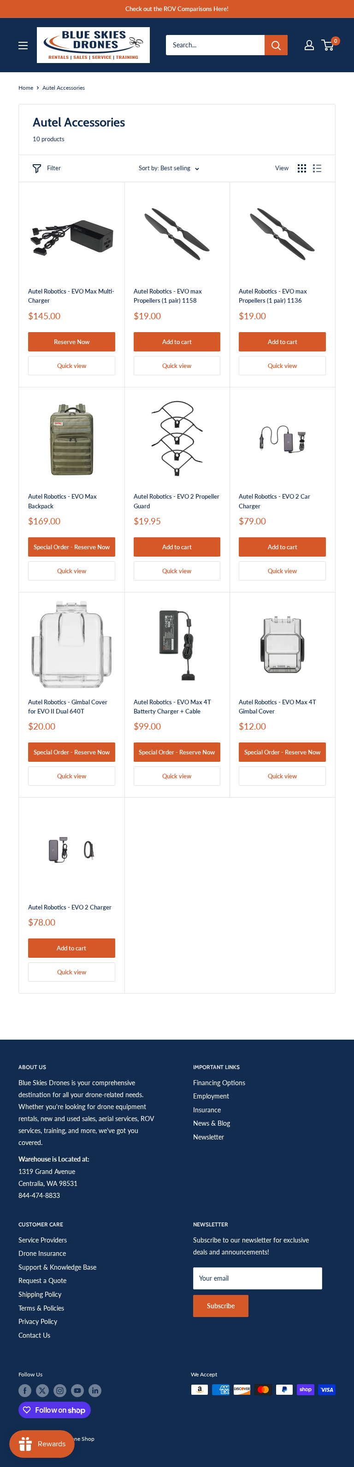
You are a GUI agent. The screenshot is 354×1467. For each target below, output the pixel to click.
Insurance (207, 1110)
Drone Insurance (42, 1253)
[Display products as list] (317, 168)
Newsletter (208, 1137)
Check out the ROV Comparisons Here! (177, 8)
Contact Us (34, 1335)
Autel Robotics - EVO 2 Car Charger (274, 501)
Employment (211, 1096)
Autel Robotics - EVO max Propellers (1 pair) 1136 (273, 296)
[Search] (276, 45)
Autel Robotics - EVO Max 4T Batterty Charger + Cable (172, 706)
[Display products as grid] (302, 168)
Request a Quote (42, 1280)
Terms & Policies (41, 1308)
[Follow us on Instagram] (59, 1390)
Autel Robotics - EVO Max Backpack (62, 501)
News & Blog (211, 1123)
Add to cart (177, 341)
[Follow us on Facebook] (24, 1390)
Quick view (71, 365)
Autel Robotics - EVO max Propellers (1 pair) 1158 (168, 296)
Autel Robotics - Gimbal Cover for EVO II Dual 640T (67, 706)
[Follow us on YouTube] (77, 1390)
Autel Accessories (63, 87)
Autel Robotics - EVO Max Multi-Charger (71, 296)
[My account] (309, 45)
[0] (328, 45)
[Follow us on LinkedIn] (94, 1390)
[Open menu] (23, 45)
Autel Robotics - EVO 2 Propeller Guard (176, 501)
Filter (54, 168)
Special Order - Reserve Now (72, 547)
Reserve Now (71, 341)
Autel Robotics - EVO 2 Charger (70, 907)
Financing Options (219, 1083)
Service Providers (42, 1240)
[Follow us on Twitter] (42, 1390)
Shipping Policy (39, 1294)
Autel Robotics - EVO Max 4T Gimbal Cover (277, 706)
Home (25, 87)
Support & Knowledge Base (57, 1267)
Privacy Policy (37, 1321)
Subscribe (221, 1306)
